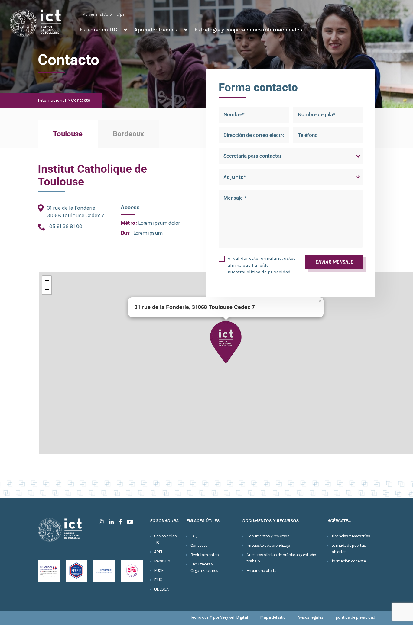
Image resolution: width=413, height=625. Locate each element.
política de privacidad (355, 617)
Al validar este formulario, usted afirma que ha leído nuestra (262, 265)
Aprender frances (155, 29)
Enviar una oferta (261, 570)
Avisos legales (310, 617)
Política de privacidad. (267, 272)
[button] (226, 342)
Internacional (52, 100)
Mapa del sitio (272, 617)
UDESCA (161, 589)
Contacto (198, 545)
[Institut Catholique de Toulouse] (35, 23)
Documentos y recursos (267, 536)
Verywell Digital (234, 617)
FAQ (193, 536)
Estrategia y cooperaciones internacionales (248, 29)
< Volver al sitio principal (103, 14)
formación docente (349, 561)
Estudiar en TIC (98, 29)
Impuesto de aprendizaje (268, 545)
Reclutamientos (204, 554)
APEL (158, 551)
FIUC (158, 579)
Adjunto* (234, 177)
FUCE (159, 570)
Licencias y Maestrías (351, 536)
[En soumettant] (223, 259)
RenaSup (162, 561)
